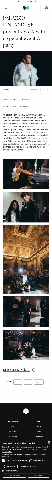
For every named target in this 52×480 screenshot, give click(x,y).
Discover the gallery (16, 369)
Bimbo (39, 422)
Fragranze (13, 432)
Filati (13, 427)
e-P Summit (13, 437)
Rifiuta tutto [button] (38, 475)
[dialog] (26, 459)
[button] (26, 470)
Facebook (17, 382)
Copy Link (39, 382)
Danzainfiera (39, 437)
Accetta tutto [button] (14, 475)
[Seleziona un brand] (26, 8)
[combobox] (49, 442)
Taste (39, 427)
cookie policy (7, 452)
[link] (46, 8)
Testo (39, 432)
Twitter (28, 382)
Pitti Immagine (13, 422)
